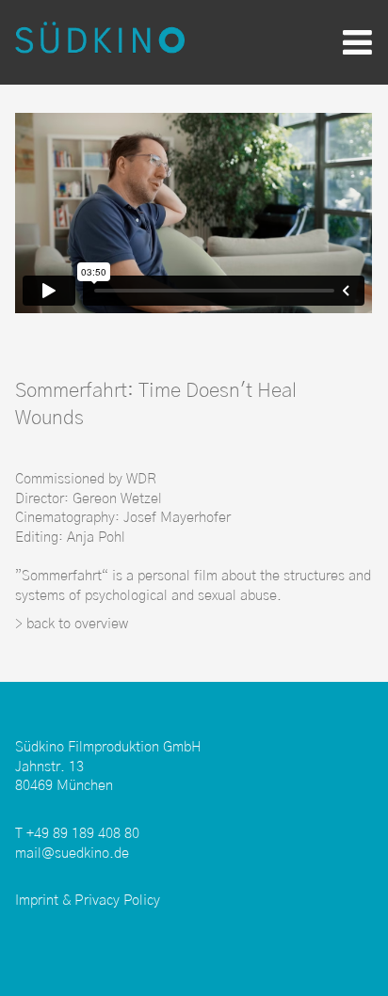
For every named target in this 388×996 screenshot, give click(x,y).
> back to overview (71, 624)
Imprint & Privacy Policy (87, 900)
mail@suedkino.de (72, 853)
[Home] (100, 41)
